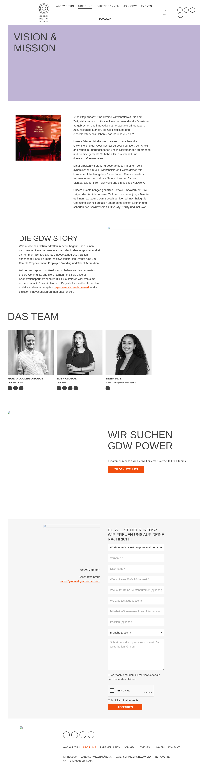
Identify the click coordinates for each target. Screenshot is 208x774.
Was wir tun (71, 747)
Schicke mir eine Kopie (124, 700)
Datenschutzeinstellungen (134, 756)
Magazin (159, 747)
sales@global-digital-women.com (80, 581)
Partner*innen (110, 747)
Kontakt (174, 747)
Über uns (89, 747)
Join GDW (130, 747)
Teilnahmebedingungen (78, 761)
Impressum (70, 756)
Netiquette (162, 756)
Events (145, 747)
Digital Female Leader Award (71, 287)
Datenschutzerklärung (96, 756)
